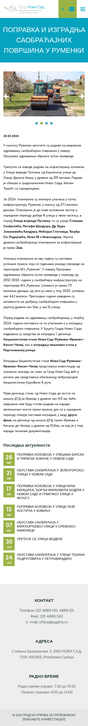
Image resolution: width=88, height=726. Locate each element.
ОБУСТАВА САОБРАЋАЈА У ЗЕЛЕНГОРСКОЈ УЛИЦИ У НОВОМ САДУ (50, 472)
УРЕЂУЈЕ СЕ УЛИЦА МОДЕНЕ (40, 539)
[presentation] (7, 96)
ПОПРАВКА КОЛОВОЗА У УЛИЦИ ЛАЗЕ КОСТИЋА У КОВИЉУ (46, 508)
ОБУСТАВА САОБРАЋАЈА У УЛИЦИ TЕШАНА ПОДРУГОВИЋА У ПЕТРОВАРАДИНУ (51, 556)
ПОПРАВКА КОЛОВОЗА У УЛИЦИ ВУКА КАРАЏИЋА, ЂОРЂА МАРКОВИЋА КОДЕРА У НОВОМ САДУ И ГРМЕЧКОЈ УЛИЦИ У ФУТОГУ (50, 492)
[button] (36, 123)
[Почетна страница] (23, 9)
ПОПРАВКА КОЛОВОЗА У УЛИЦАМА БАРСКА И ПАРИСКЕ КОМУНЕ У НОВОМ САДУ (50, 456)
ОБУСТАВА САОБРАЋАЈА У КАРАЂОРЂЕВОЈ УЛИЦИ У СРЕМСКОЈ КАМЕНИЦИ (46, 526)
